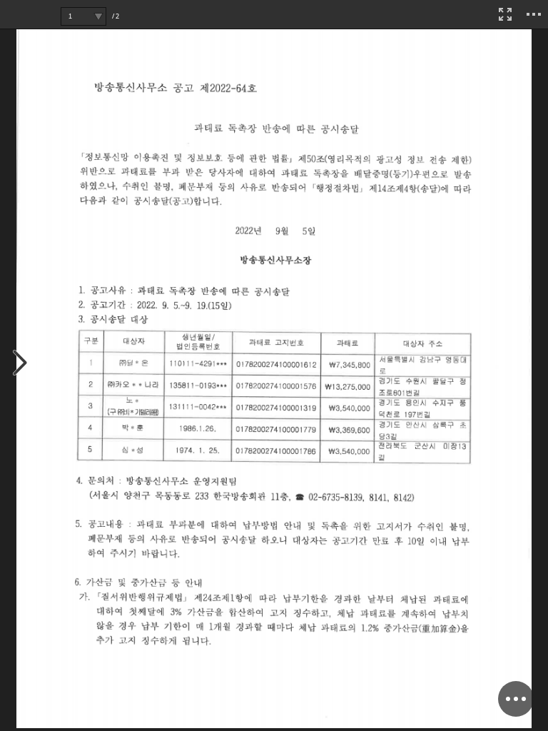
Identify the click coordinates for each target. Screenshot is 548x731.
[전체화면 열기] (505, 14)
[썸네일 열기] (20, 363)
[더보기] (533, 14)
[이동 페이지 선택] (98, 16)
